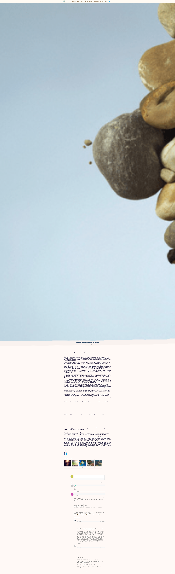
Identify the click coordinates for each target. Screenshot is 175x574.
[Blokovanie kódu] (84, 478)
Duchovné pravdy (89, 344)
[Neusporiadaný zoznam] (81, 478)
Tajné (103, 1)
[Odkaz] (85, 478)
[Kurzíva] (76, 478)
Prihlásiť (103, 472)
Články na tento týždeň (75, 1)
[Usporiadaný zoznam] (80, 478)
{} (86, 478)
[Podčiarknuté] (77, 478)
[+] (87, 478)
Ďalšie (106, 1)
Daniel (78, 520)
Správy (82, 1)
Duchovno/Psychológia (88, 1)
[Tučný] (75, 478)
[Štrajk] (79, 478)
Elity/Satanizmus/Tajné (97, 1)
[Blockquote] (82, 478)
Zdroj (65, 450)
